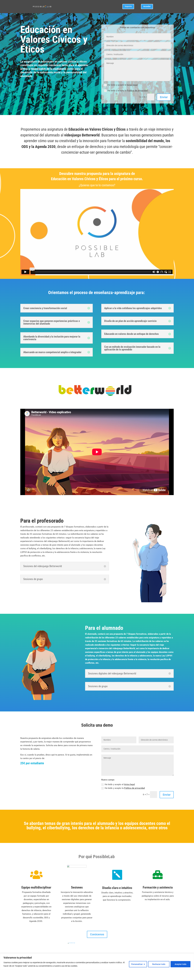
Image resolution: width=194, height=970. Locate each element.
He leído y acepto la (128, 90)
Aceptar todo (180, 964)
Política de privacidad (137, 90)
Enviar (164, 97)
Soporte (128, 6)
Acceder (147, 6)
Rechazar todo (158, 964)
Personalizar (137, 964)
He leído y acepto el (123, 85)
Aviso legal (132, 85)
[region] (97, 961)
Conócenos (97, 934)
